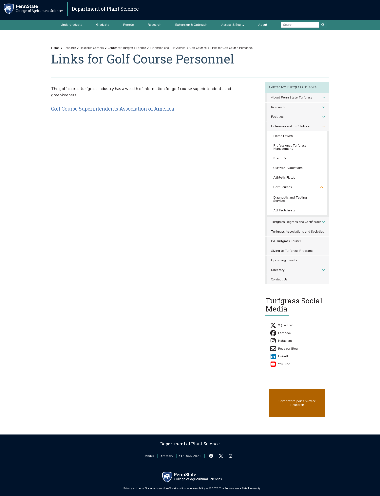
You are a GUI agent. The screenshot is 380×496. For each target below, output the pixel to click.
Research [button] (154, 24)
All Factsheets (284, 210)
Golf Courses (198, 48)
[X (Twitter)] (220, 455)
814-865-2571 (190, 457)
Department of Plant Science (105, 9)
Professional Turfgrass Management (289, 147)
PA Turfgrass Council (286, 241)
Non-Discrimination (174, 488)
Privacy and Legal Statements (141, 488)
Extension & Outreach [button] (191, 24)
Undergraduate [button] (71, 24)
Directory (277, 270)
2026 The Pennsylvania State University (234, 488)
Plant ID (279, 158)
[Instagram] (230, 455)
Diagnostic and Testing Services (290, 199)
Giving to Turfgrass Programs (292, 250)
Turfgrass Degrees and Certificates (296, 222)
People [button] (128, 24)
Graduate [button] (102, 24)
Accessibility (197, 488)
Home (55, 48)
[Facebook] (211, 455)
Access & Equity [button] (232, 24)
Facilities (277, 116)
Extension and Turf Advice (167, 48)
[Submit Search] (323, 25)
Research (70, 48)
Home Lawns (283, 135)
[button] (323, 97)
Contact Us (279, 279)
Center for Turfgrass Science (127, 48)
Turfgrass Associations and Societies (297, 231)
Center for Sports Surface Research (297, 403)
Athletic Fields (284, 177)
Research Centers (92, 48)
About (149, 455)
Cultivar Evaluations (288, 168)
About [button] (262, 24)
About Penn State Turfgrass (291, 97)
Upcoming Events (284, 260)
